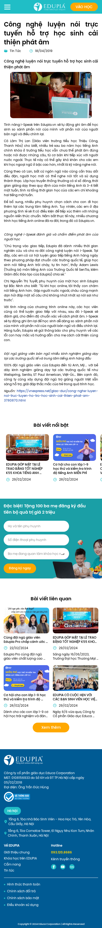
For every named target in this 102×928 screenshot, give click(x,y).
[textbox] (36, 553)
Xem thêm (51, 727)
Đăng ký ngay (20, 568)
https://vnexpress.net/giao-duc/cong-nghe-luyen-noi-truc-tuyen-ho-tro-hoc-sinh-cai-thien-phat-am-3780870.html (51, 396)
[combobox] (36, 553)
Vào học (84, 7)
